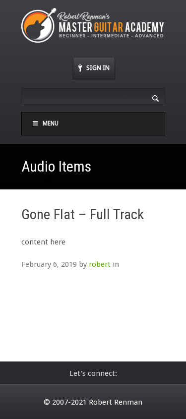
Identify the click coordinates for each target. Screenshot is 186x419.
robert (100, 264)
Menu (51, 123)
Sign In (98, 67)
